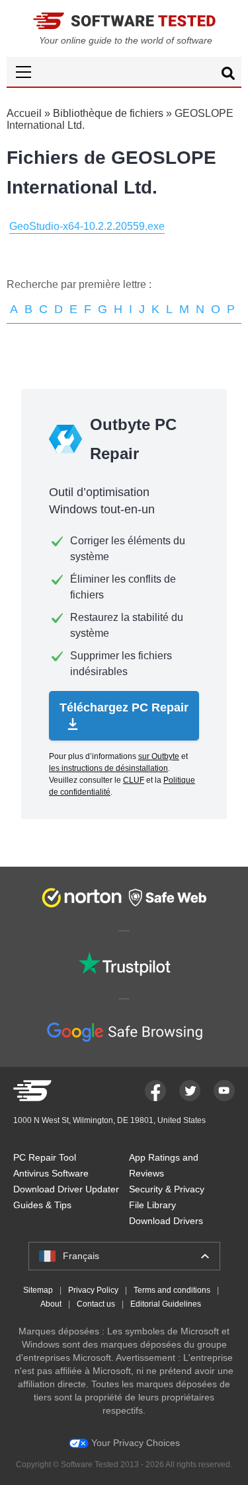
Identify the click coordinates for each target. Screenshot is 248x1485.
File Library (152, 1205)
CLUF (133, 780)
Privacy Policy (93, 1290)
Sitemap (38, 1290)
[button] (124, 72)
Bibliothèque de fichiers (108, 113)
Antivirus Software (51, 1173)
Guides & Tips (42, 1205)
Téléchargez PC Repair (124, 707)
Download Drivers (166, 1220)
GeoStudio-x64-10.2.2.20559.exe (87, 226)
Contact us (96, 1304)
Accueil (24, 113)
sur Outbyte (158, 756)
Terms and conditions (172, 1290)
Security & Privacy (166, 1189)
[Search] (228, 75)
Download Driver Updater (66, 1189)
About (51, 1304)
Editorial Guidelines (165, 1304)
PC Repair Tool (44, 1157)
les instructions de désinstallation (108, 768)
